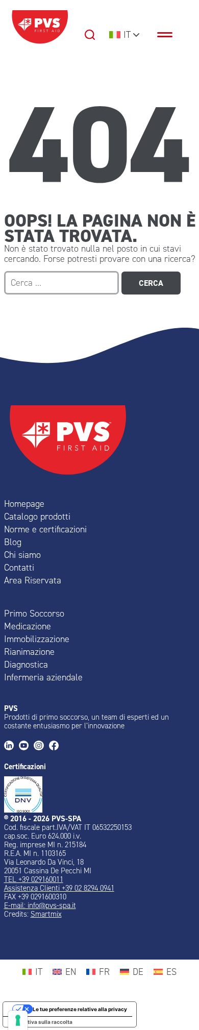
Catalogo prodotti (37, 516)
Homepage (24, 504)
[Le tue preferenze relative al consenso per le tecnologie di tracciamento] (18, 1020)
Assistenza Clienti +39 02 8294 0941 (59, 888)
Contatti (19, 567)
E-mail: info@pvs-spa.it (40, 905)
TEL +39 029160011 (33, 879)
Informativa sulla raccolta (40, 1022)
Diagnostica (26, 664)
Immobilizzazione (36, 639)
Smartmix (46, 914)
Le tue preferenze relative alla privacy (80, 1009)
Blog (12, 542)
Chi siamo (22, 555)
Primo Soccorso (34, 613)
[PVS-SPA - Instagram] (41, 746)
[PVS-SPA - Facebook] (56, 746)
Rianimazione (29, 652)
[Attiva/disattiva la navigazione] (170, 34)
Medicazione (27, 626)
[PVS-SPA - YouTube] (26, 746)
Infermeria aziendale (43, 677)
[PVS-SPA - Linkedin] (11, 746)
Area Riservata (32, 580)
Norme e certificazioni (45, 529)
